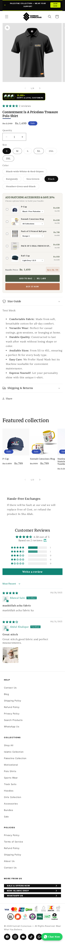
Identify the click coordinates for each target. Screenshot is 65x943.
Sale (6, 816)
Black (51, 178)
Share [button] (9, 398)
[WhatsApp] (39, 937)
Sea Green (34, 179)
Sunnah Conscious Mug (42, 459)
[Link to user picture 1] (10, 655)
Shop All (8, 745)
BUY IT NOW (32, 286)
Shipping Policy (12, 700)
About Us (9, 861)
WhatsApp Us (11, 726)
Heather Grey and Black (22, 187)
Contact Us (10, 687)
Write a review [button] (32, 571)
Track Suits (10, 784)
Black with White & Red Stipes (26, 172)
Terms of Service (13, 841)
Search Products (13, 720)
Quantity (7, 130)
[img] (10, 593)
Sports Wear (11, 777)
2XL (53, 151)
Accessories (11, 803)
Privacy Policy (11, 713)
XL (38, 151)
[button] (6, 16)
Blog (6, 694)
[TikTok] (31, 937)
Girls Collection (12, 797)
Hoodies (8, 790)
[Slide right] (40, 88)
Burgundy (13, 179)
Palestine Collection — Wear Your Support (34, 4)
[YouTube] (23, 937)
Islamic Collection (14, 751)
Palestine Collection (15, 758)
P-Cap (5, 459)
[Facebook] (7, 937)
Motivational (11, 764)
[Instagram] (15, 937)
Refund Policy (12, 707)
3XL (8, 158)
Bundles (8, 810)
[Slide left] (25, 88)
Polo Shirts (10, 771)
